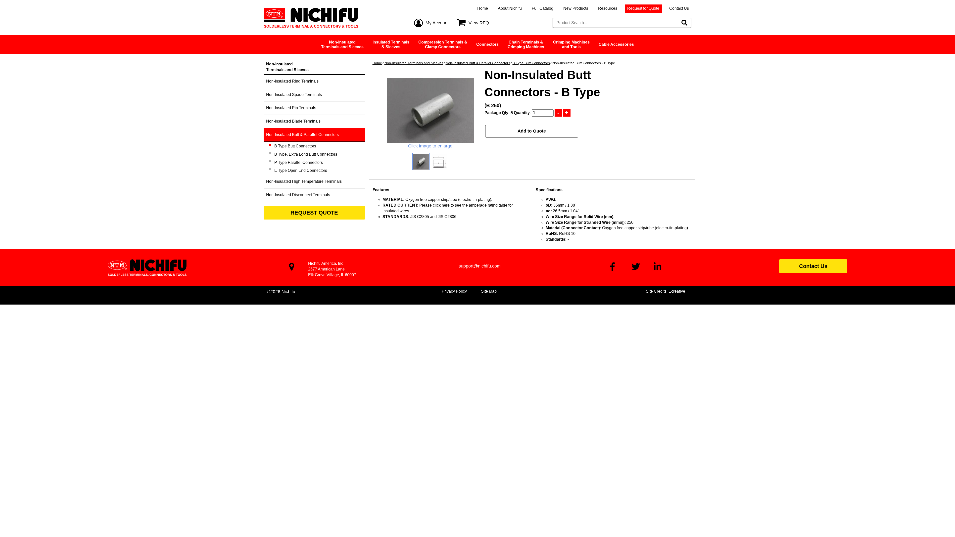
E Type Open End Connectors (300, 170)
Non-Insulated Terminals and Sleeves (413, 63)
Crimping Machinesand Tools (571, 44)
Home (482, 8)
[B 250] (430, 110)
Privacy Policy (454, 291)
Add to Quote (532, 131)
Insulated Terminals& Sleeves (391, 44)
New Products (575, 8)
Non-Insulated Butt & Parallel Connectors (478, 63)
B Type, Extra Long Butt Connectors (305, 154)
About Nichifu (510, 8)
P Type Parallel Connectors (298, 162)
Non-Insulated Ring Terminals (292, 81)
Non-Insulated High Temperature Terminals (304, 181)
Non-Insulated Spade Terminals (294, 94)
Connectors (487, 44)
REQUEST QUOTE (314, 213)
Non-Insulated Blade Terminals (293, 121)
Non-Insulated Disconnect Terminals (298, 195)
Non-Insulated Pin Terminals (291, 108)
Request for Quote (643, 8)
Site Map (489, 291)
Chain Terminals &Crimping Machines (526, 44)
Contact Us (679, 8)
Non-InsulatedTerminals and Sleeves (342, 44)
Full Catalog (542, 8)
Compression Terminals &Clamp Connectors (442, 44)
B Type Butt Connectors (531, 63)
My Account (437, 22)
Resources (607, 8)
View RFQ (479, 22)
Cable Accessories (616, 44)
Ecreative (676, 291)
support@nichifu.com (480, 266)
